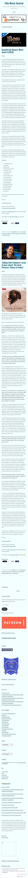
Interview (13, 570)
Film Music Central (14, 3)
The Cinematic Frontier (6, 735)
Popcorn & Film (5, 722)
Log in (3, 773)
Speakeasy (4, 730)
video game (23, 233)
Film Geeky (4, 715)
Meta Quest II (10, 233)
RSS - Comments (5, 837)
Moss (14, 233)
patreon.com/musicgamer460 (9, 208)
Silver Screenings (5, 727)
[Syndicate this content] (2, 783)
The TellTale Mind (5, 723)
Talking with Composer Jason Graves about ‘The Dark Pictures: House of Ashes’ (14, 265)
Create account (5, 771)
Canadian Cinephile (6, 717)
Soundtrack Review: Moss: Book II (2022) (13, 51)
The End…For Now (5, 693)
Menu (14, 11)
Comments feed (5, 776)
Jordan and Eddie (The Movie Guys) (9, 734)
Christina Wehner (5, 732)
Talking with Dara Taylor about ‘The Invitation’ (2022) (12, 810)
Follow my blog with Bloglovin (8, 684)
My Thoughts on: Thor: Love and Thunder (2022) (11, 815)
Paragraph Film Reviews (6, 718)
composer (24, 231)
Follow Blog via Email (6, 596)
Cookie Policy (4, 872)
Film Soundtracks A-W (6, 203)
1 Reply (3, 56)
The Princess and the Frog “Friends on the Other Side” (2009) (14, 812)
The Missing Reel (5, 725)
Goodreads (6, 762)
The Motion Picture (5, 720)
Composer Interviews (6, 541)
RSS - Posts (4, 835)
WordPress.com (5, 778)
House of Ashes (8, 571)
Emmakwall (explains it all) (7, 729)
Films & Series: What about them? (8, 713)
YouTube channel (11, 211)
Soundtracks (14, 231)
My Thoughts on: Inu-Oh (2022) (8, 805)
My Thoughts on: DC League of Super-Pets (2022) (11, 705)
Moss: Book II (18, 233)
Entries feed (4, 775)
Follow (4, 609)
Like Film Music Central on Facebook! (9, 638)
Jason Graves (4, 233)
